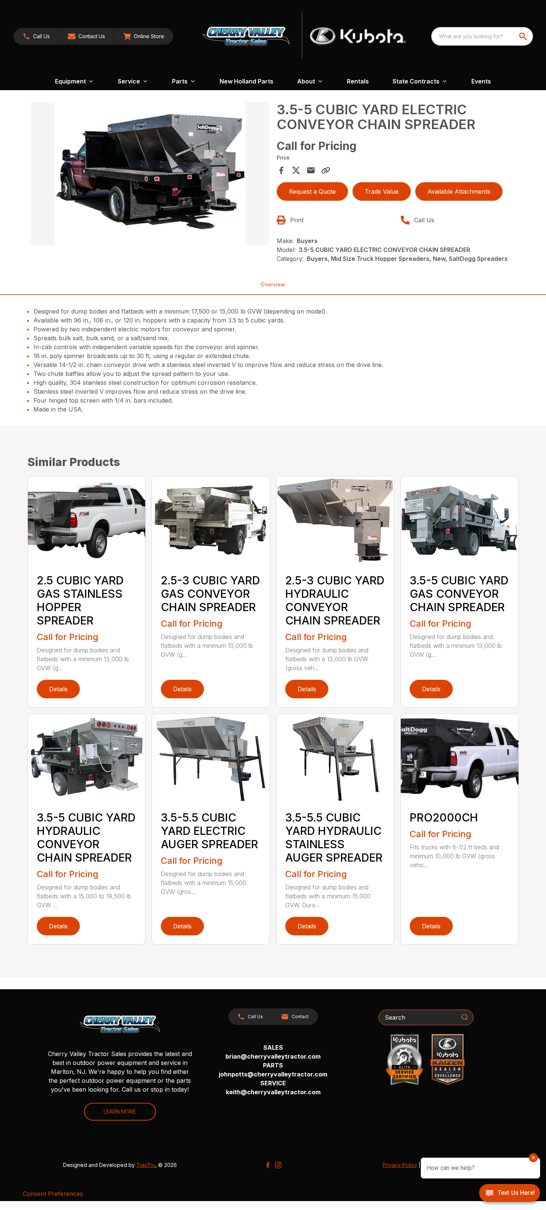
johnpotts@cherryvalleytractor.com (273, 1074)
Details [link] (58, 689)
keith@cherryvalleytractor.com (273, 1092)
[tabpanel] (150, 174)
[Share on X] (296, 170)
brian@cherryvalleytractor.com (273, 1056)
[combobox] (482, 36)
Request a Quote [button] (312, 191)
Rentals (358, 81)
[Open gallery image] (150, 173)
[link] (143, 36)
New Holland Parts (246, 81)
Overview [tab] (273, 284)
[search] (524, 36)
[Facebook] (268, 1165)
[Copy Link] (325, 170)
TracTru (145, 1165)
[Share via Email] (310, 170)
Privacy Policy (400, 1165)
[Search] (464, 1017)
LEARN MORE (120, 1111)
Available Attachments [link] (459, 191)
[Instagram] (278, 1165)
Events (481, 81)
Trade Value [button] (382, 191)
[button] (36, 36)
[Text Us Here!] (509, 1194)
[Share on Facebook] (281, 170)
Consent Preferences (53, 1193)
